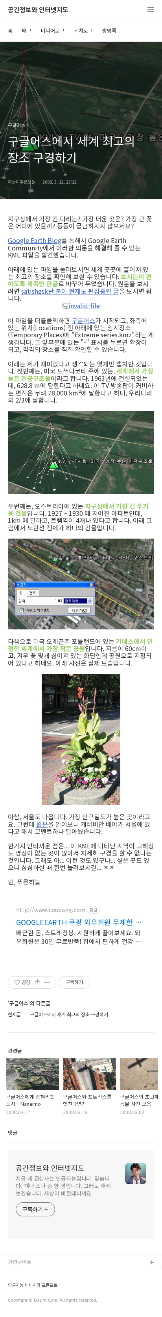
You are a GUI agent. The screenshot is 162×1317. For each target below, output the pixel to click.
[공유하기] (37, 982)
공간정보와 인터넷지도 (38, 10)
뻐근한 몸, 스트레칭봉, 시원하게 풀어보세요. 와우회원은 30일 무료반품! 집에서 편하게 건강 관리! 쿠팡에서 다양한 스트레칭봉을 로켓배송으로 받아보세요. (79, 936)
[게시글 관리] (47, 982)
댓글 (12, 1132)
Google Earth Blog (34, 240)
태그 (26, 30)
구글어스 (83, 320)
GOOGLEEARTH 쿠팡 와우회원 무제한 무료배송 (79, 922)
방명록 (109, 30)
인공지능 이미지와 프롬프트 (32, 1285)
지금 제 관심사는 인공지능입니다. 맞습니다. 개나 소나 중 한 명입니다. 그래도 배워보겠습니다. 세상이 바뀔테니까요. (63, 1185)
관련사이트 (19, 1261)
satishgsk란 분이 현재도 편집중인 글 (70, 290)
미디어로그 (52, 30)
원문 (42, 824)
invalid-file (84, 306)
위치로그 (83, 30)
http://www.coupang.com (50, 910)
